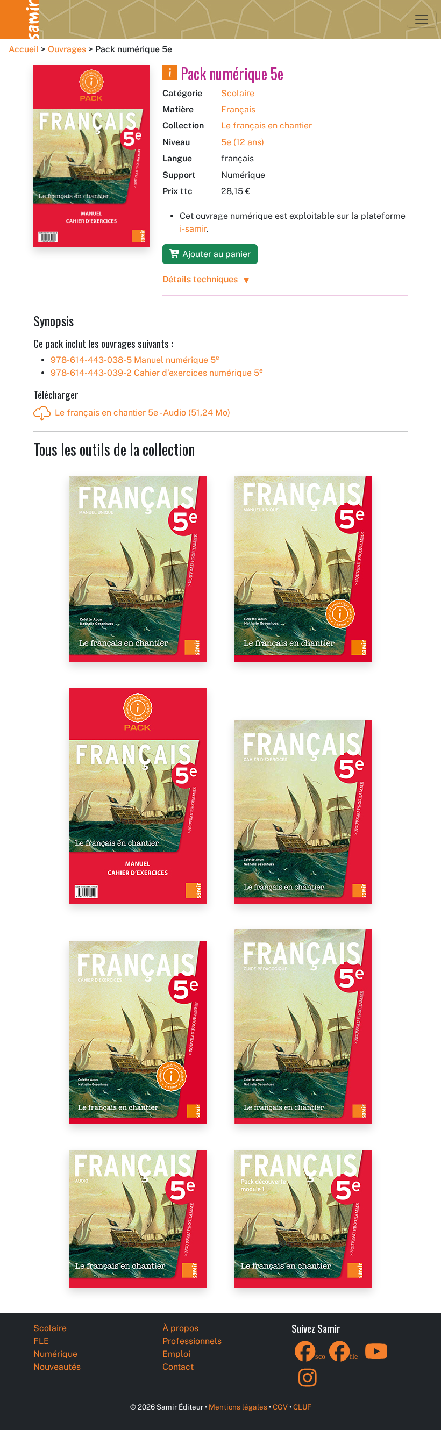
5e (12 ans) (242, 142)
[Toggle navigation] (422, 19)
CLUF (302, 1407)
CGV (280, 1407)
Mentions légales (238, 1407)
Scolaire (237, 93)
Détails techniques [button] (200, 279)
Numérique (55, 1354)
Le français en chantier (266, 125)
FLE (41, 1341)
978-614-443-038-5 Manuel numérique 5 (135, 360)
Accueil (24, 49)
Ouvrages (67, 49)
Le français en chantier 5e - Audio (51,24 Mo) (142, 412)
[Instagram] (307, 1384)
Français (238, 109)
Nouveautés (57, 1367)
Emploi (176, 1354)
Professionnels (192, 1341)
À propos (180, 1328)
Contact (178, 1367)
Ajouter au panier (215, 254)
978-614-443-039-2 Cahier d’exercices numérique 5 (157, 373)
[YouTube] (376, 1358)
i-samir (193, 229)
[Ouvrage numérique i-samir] (169, 73)
